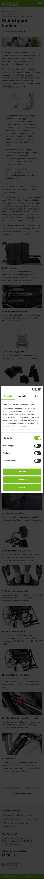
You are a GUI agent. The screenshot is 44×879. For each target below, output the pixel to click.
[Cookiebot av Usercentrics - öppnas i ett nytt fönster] (31, 389)
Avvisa (22, 487)
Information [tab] (22, 396)
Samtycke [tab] (8, 396)
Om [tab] (36, 396)
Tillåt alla (22, 472)
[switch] (37, 446)
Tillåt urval (22, 480)
